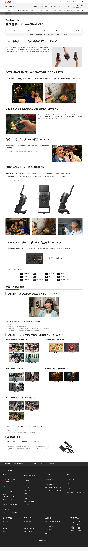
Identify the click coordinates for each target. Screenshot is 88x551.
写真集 (25, 499)
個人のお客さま (9, 6)
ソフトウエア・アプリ (29, 13)
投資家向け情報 (48, 533)
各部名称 (64, 34)
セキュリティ (28, 504)
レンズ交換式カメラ (8, 481)
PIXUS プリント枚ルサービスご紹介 (53, 487)
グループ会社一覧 (49, 526)
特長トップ (24, 34)
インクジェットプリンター (9, 502)
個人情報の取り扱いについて (35, 549)
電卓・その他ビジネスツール (59, 10)
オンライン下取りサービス (51, 482)
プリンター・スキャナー (34, 10)
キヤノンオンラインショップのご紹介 (53, 490)
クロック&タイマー (29, 483)
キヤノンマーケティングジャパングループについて (54, 522)
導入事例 (5, 528)
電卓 (26, 478)
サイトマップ (13, 549)
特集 (46, 6)
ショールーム (61, 6)
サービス (41, 6)
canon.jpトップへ (44, 540)
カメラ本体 (8, 13)
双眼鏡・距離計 (77, 10)
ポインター (27, 485)
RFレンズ (6, 484)
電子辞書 (27, 480)
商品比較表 (13, 13)
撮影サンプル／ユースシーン (74, 30)
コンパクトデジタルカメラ (23, 10)
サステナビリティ (49, 529)
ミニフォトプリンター (8, 507)
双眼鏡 (25, 493)
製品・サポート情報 (64, 1)
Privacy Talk (27, 490)
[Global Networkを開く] (82, 2)
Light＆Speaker (69, 10)
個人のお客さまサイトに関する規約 (75, 492)
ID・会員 (67, 6)
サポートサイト (29, 518)
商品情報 (36, 6)
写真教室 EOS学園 (49, 479)
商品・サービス (6, 525)
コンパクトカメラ (6, 494)
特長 (48, 463)
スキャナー (6, 509)
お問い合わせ (6, 549)
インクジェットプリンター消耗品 (46, 10)
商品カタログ (49, 13)
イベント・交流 (52, 6)
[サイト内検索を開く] (80, 2)
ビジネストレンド (6, 531)
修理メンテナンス (28, 531)
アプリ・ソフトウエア (29, 501)
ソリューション (6, 521)
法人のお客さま (7, 518)
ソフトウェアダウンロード (30, 528)
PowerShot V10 (41, 463)
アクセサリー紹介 (20, 13)
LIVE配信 (58, 34)
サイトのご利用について (22, 549)
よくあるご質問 (27, 521)
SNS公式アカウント (76, 518)
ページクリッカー (29, 487)
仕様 (44, 30)
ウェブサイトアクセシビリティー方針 (51, 549)
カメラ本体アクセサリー (9, 489)
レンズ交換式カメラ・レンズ (11, 10)
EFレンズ (6, 486)
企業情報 (74, 1)
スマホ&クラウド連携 (49, 34)
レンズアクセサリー (8, 491)
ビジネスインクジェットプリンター (11, 504)
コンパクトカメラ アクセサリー (10, 496)
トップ (13, 30)
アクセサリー (59, 30)
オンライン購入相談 (49, 484)
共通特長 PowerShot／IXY (40, 13)
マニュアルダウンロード (29, 525)
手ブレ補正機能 (38, 34)
